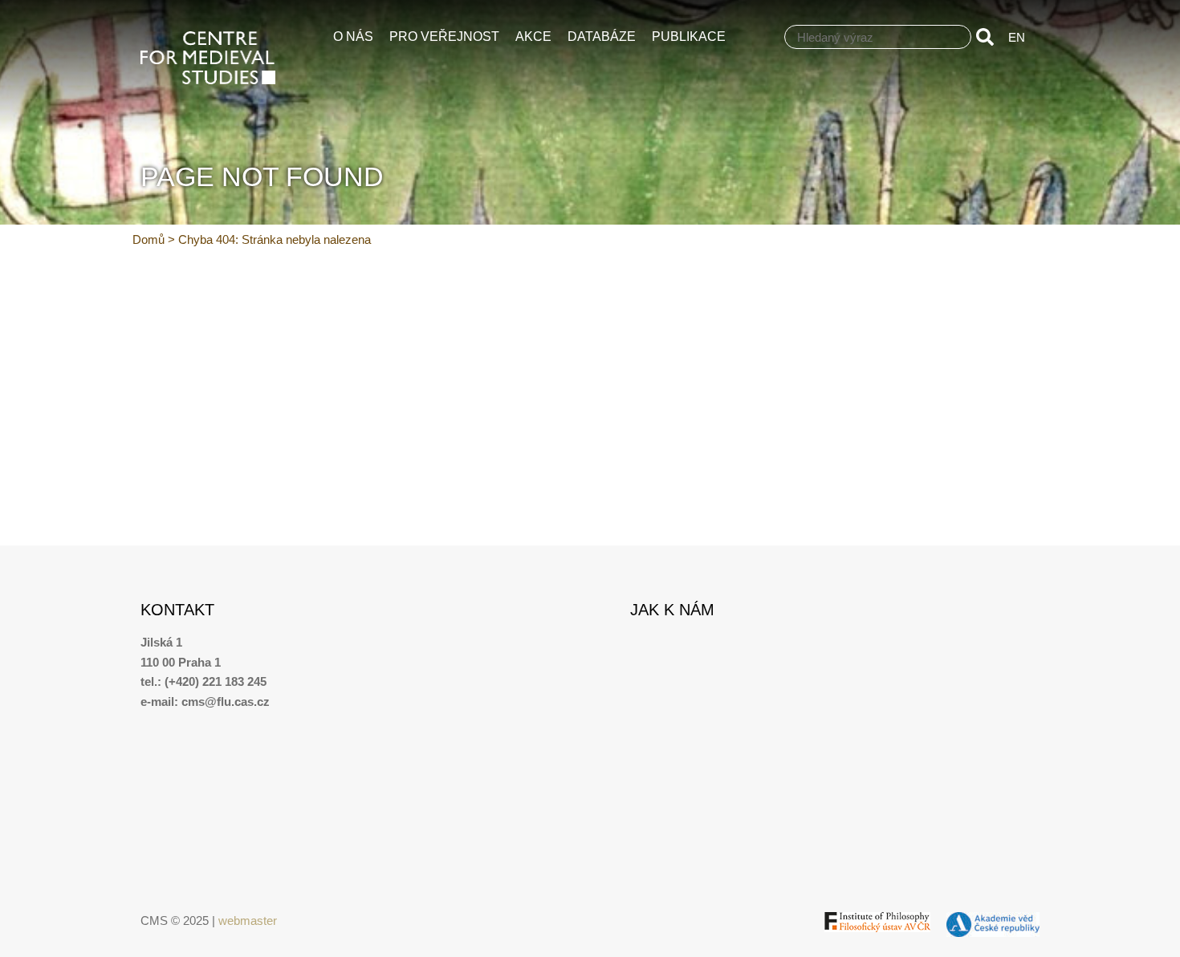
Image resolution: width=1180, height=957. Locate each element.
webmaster (247, 920)
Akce (533, 36)
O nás (353, 36)
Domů (148, 239)
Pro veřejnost (444, 36)
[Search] (988, 37)
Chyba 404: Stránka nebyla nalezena (274, 239)
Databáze (602, 36)
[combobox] (877, 37)
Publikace (689, 36)
